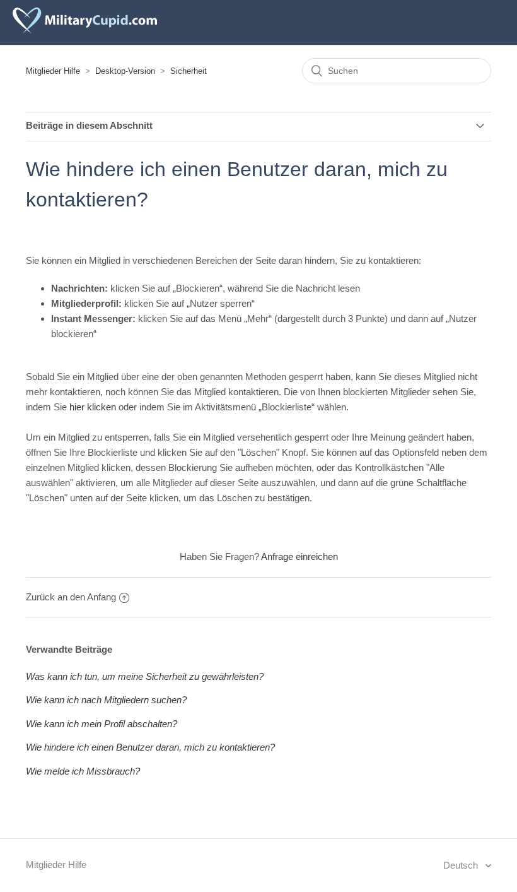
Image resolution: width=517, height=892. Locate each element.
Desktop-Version (125, 71)
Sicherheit (188, 71)
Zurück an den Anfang (71, 597)
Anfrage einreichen (299, 556)
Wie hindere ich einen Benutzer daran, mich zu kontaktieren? (150, 747)
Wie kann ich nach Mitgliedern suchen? (106, 699)
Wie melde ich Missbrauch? (83, 771)
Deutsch (461, 865)
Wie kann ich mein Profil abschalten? (101, 723)
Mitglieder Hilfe (53, 71)
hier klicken (92, 406)
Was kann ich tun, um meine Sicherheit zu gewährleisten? (145, 676)
